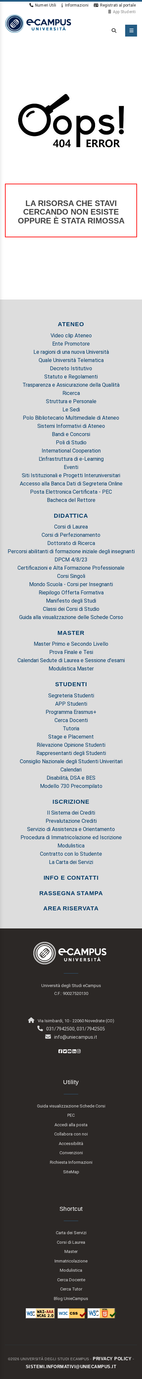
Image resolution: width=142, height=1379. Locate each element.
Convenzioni (71, 1152)
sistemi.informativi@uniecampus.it (71, 1366)
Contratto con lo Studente (71, 854)
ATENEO (71, 324)
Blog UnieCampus (71, 1298)
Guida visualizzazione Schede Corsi (71, 1106)
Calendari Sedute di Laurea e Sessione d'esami (71, 660)
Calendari (71, 770)
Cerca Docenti (71, 720)
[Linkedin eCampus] (74, 1051)
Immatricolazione (71, 1261)
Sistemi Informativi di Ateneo (71, 426)
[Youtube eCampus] (69, 1051)
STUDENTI (71, 684)
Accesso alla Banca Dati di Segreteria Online (71, 484)
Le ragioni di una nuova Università (71, 352)
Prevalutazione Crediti (71, 821)
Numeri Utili (45, 5)
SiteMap (71, 1171)
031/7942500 (60, 1028)
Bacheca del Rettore (71, 500)
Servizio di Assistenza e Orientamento (71, 829)
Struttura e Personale (71, 401)
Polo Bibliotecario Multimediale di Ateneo (71, 418)
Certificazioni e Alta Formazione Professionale (71, 568)
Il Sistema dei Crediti (71, 813)
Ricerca (71, 393)
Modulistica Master (71, 668)
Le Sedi (71, 409)
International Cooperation (71, 451)
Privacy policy (112, 1358)
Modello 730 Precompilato (71, 786)
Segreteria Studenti (71, 695)
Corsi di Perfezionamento (71, 535)
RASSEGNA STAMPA (71, 893)
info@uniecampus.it (75, 1037)
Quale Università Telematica (71, 360)
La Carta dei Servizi (71, 862)
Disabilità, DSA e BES (71, 778)
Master (71, 1251)
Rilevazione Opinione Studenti (71, 745)
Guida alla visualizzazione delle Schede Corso (71, 617)
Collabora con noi (71, 1134)
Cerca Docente (71, 1279)
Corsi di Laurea (71, 527)
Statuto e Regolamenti (71, 377)
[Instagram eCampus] (79, 1051)
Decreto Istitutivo (71, 368)
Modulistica (71, 846)
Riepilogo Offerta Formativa (71, 592)
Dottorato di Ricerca (71, 543)
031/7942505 (91, 1028)
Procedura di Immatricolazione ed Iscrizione (71, 837)
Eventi (71, 467)
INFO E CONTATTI (71, 877)
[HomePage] (38, 23)
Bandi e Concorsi (71, 434)
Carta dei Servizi (71, 1232)
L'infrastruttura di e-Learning (71, 459)
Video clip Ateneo (71, 335)
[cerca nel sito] (113, 31)
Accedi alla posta (71, 1124)
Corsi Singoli (71, 576)
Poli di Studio (71, 442)
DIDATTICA (71, 515)
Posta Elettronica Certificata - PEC (71, 492)
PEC (71, 1115)
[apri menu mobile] (131, 31)
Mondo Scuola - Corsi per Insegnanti (71, 584)
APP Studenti (71, 704)
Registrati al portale (118, 5)
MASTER (70, 633)
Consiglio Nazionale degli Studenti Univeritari (71, 761)
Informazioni (76, 5)
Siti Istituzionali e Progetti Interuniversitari (71, 475)
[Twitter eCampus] (65, 1051)
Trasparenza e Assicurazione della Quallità (71, 385)
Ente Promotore (71, 344)
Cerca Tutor (71, 1289)
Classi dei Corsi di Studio (71, 609)
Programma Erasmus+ (71, 712)
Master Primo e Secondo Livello (71, 644)
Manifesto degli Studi (71, 601)
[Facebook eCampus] (60, 1051)
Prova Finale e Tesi (71, 652)
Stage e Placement (71, 737)
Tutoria (71, 728)
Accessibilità (71, 1143)
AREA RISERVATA (71, 908)
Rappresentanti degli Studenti (71, 753)
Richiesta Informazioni (71, 1162)
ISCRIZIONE (71, 801)
